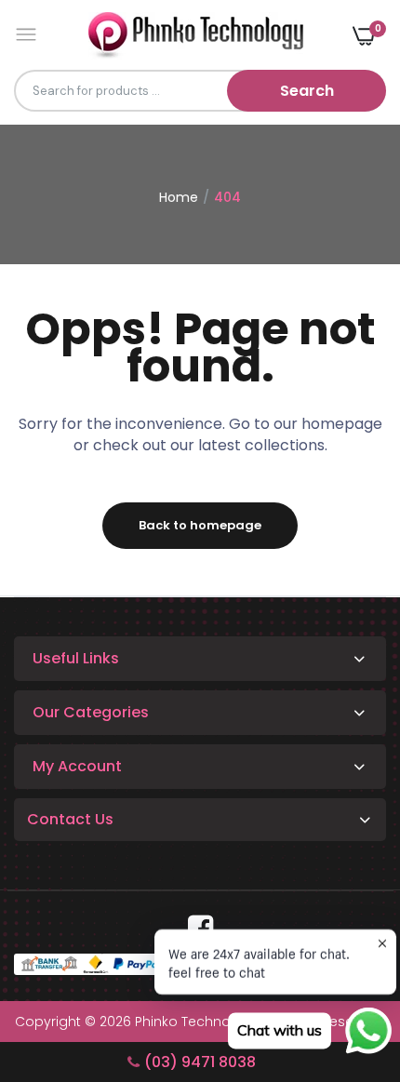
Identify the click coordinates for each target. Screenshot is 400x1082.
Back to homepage (200, 525)
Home (178, 197)
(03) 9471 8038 (200, 1062)
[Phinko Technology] (195, 35)
